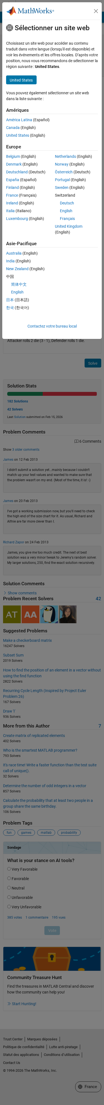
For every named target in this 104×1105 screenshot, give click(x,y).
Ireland (12, 203)
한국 (10, 307)
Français (67, 218)
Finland (12, 187)
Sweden (62, 187)
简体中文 (19, 284)
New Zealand (17, 269)
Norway (62, 164)
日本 (10, 300)
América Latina (19, 120)
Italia (10, 211)
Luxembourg (17, 218)
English (66, 211)
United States (17, 135)
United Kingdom (68, 226)
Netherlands (65, 156)
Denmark (14, 164)
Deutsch (67, 203)
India (10, 261)
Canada (13, 127)
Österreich (64, 172)
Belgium (13, 156)
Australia (14, 253)
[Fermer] (96, 11)
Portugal (62, 180)
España (12, 180)
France (12, 195)
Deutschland (17, 172)
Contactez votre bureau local (52, 326)
